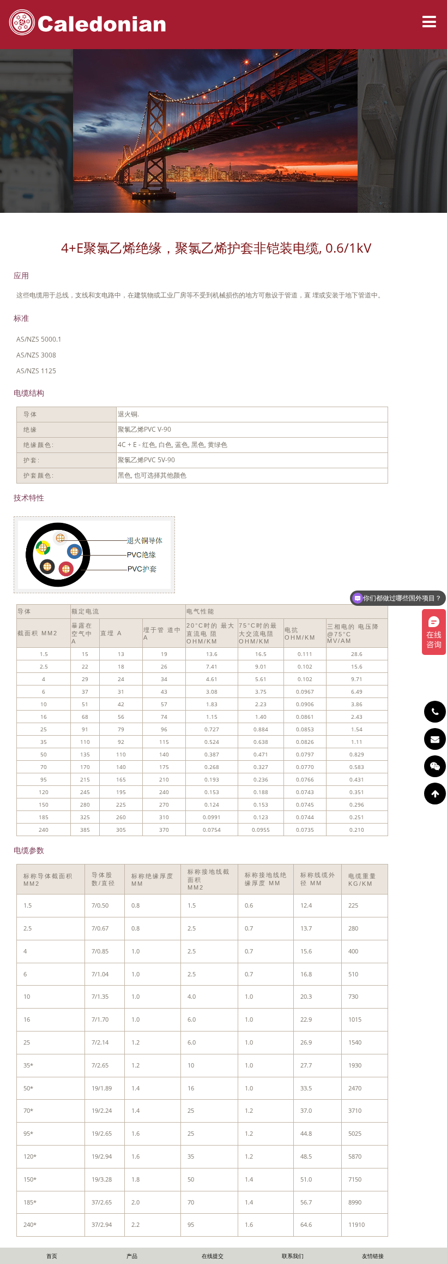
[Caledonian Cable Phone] (435, 712)
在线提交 (213, 1256)
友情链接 (373, 1256)
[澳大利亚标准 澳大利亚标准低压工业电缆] (98, 594)
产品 (131, 1256)
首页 (51, 1256)
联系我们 (293, 1256)
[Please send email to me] (435, 739)
